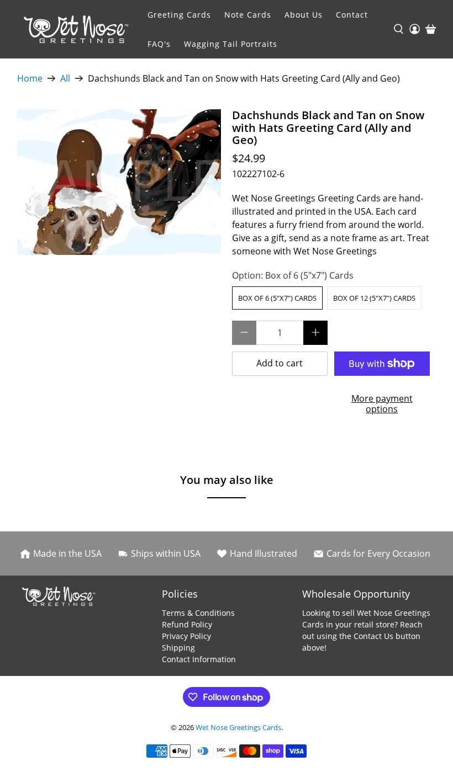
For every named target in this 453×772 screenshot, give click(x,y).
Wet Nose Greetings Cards (238, 727)
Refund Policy (187, 624)
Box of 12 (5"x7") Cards (374, 298)
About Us (304, 14)
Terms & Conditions (198, 613)
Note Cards (247, 14)
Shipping (178, 647)
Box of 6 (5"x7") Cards (277, 298)
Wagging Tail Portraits (230, 44)
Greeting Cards (179, 14)
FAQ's (159, 44)
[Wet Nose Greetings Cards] (79, 29)
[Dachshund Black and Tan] (119, 182)
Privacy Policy (186, 636)
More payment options (382, 403)
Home (30, 78)
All (65, 78)
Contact (352, 14)
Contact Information (199, 659)
